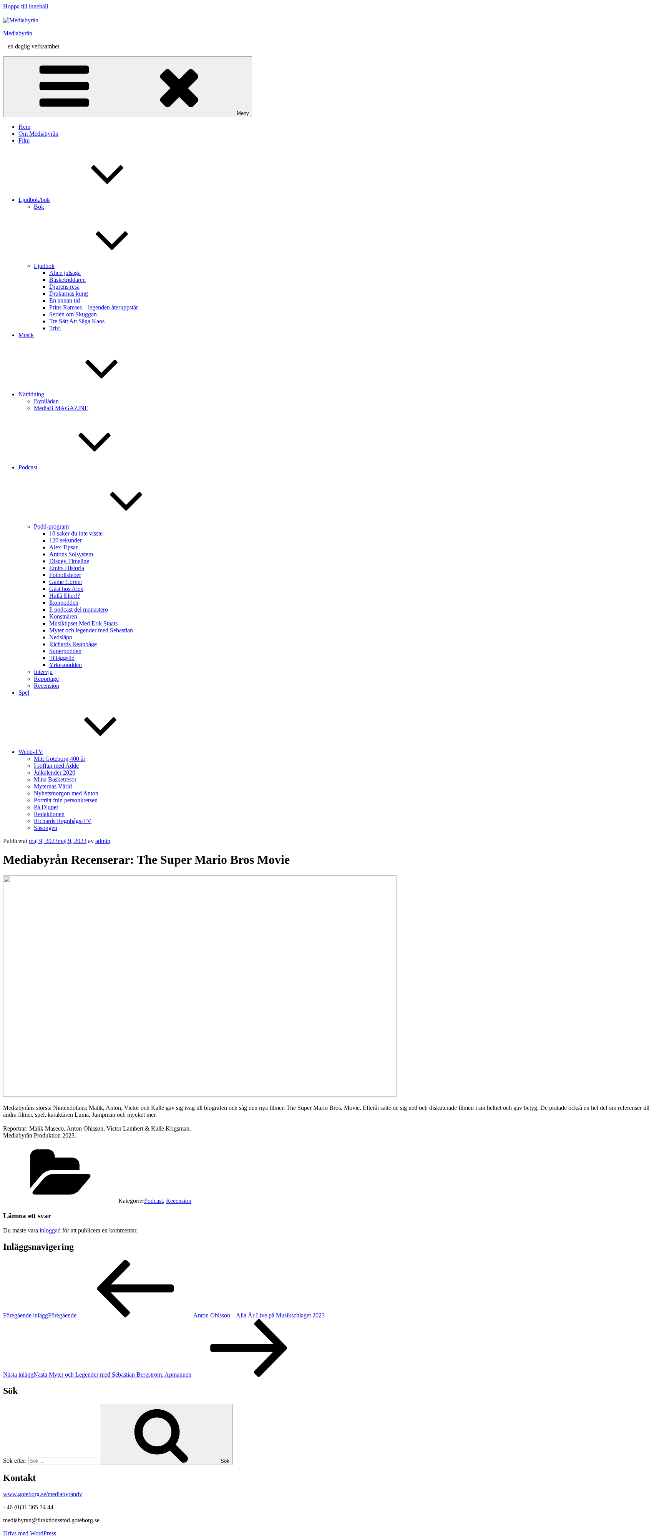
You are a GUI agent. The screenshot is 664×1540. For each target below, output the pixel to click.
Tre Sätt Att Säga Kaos (77, 321)
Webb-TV (30, 751)
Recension (46, 685)
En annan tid (64, 300)
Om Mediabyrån (38, 133)
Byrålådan (46, 401)
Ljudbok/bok (34, 199)
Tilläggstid (62, 658)
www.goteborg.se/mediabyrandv (42, 1494)
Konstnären (63, 616)
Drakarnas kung (68, 293)
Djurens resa (64, 286)
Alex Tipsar (63, 547)
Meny (243, 113)
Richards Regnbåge (73, 644)
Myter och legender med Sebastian (91, 630)
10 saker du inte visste (76, 533)
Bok (39, 206)
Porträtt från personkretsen (66, 800)
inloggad (50, 1230)
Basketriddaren (67, 279)
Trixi (55, 328)
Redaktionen (49, 814)
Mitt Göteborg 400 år (59, 758)
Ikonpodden (63, 602)
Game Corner (65, 582)
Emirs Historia (66, 568)
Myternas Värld (53, 786)
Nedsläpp (60, 637)
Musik (26, 335)
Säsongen (45, 828)
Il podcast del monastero (78, 609)
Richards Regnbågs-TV (62, 821)
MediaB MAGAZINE (61, 408)
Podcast (27, 467)
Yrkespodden (65, 665)
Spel (23, 692)
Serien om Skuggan (73, 314)
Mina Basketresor (55, 779)
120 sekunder (65, 540)
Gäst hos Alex (66, 588)
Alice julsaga (65, 272)
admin (102, 841)
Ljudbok (44, 266)
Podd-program (51, 526)
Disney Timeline (69, 561)
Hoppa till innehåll (25, 6)
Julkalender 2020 (54, 772)
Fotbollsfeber (65, 575)
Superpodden (65, 651)
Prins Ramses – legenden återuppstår (93, 307)
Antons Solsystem (71, 554)
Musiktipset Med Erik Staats (83, 623)
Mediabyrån (17, 33)
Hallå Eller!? (64, 595)
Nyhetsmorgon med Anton (66, 793)
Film (24, 140)
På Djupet (46, 807)
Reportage (46, 678)
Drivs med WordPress (29, 1533)
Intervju (43, 672)
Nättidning (31, 394)
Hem (24, 126)
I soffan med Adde (56, 765)
